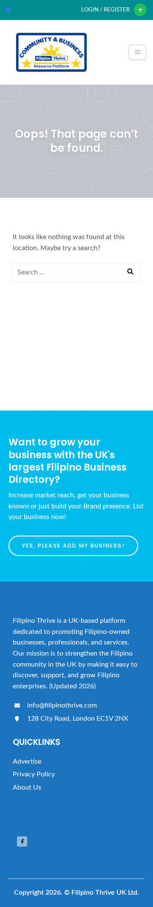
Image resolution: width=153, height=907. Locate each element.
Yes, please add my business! (73, 545)
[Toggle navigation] (137, 52)
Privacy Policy (34, 774)
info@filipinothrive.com (61, 705)
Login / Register (105, 9)
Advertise (27, 761)
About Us (27, 787)
